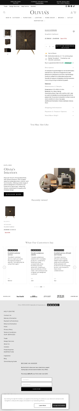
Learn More (42, 405)
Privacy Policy (8, 329)
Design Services (14, 6)
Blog (5, 358)
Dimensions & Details (53, 86)
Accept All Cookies (59, 405)
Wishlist (33, 6)
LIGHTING (38, 17)
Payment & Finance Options (56, 111)
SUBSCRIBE (37, 389)
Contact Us (7, 315)
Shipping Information (53, 107)
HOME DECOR (50, 17)
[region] (35, 401)
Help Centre (25, 6)
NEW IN (8, 17)
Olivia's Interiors (51, 30)
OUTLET (70, 17)
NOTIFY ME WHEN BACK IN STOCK (65, 47)
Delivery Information (10, 318)
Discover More (13, 194)
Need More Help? (51, 115)
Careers (6, 347)
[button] (4, 267)
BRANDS (61, 17)
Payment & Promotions (11, 321)
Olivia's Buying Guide (10, 361)
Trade (5, 6)
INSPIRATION (39, 21)
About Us (7, 344)
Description (49, 67)
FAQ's (5, 326)
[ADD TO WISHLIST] (73, 31)
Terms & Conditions (10, 332)
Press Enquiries (8, 349)
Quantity (48, 42)
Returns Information (10, 324)
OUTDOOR (16, 17)
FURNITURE (27, 17)
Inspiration (7, 356)
